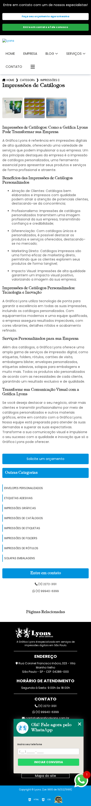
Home (10, 53)
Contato (14, 66)
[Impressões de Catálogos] (12, 108)
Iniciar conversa (48, 762)
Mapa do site (45, 775)
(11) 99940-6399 (47, 591)
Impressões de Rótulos (21, 548)
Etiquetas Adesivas (18, 498)
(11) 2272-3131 (47, 584)
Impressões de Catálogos (23, 518)
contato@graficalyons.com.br (47, 718)
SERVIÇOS (74, 53)
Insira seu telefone (29, 744)
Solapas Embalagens (19, 558)
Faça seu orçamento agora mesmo (45, 16)
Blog (50, 53)
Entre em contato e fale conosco (45, 27)
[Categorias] (32, 66)
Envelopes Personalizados (23, 488)
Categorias (27, 80)
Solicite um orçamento (45, 458)
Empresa (30, 53)
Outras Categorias (21, 473)
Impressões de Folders (20, 538)
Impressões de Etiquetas (22, 528)
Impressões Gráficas (20, 508)
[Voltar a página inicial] (45, 41)
